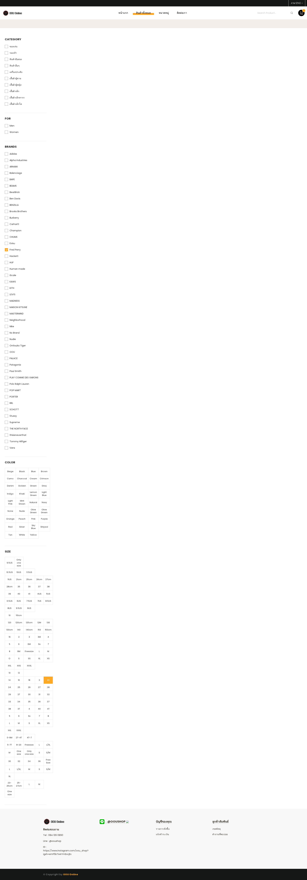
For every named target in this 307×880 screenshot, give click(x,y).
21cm (18, 579)
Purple (44, 518)
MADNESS (15, 300)
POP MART (15, 390)
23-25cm (9, 784)
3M (39, 636)
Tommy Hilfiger (18, 441)
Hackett (14, 256)
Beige (10, 471)
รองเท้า (13, 52)
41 (29, 593)
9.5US (9, 562)
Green (33, 485)
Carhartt (14, 224)
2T (19, 694)
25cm (29, 579)
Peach (22, 518)
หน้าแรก (123, 13)
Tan (10, 534)
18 (29, 680)
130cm (9, 629)
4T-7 (29, 737)
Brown (44, 471)
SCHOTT (14, 409)
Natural (33, 502)
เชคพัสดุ (216, 828)
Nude (22, 511)
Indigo (10, 493)
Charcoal (22, 478)
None (10, 511)
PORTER (14, 396)
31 (39, 694)
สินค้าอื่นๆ (15, 65)
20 (48, 680)
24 (9, 687)
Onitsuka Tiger (18, 345)
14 (9, 680)
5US (48, 593)
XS (48, 658)
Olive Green (33, 511)
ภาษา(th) (296, 3)
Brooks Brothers (18, 211)
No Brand (15, 332)
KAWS (13, 281)
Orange (10, 518)
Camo (10, 478)
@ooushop (55, 841)
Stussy (13, 415)
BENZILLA (14, 205)
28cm (9, 586)
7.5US (29, 600)
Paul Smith (15, 371)
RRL (11, 403)
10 (10, 615)
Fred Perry (15, 249)
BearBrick (15, 192)
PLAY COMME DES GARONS (24, 377)
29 (9, 694)
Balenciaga (16, 173)
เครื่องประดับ (16, 72)
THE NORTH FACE (19, 428)
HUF (12, 262)
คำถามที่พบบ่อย (220, 834)
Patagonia (15, 364)
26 (29, 687)
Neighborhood (17, 320)
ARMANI (14, 166)
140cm (29, 629)
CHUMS (13, 237)
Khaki (22, 493)
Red (10, 526)
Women (14, 132)
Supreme (15, 422)
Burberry (14, 217)
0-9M (9, 737)
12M (39, 622)
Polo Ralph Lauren (19, 384)
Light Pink (10, 502)
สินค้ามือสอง (16, 59)
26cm (39, 579)
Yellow (33, 534)
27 (39, 687)
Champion (15, 230)
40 (18, 593)
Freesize (29, 651)
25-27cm (19, 784)
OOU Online (70, 874)
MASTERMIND (17, 313)
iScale (13, 275)
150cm (48, 629)
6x (39, 644)
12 (19, 672)
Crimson (44, 478)
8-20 (18, 744)
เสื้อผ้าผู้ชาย (15, 78)
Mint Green (22, 502)
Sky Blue (33, 527)
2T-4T (19, 737)
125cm (29, 622)
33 (9, 701)
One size (19, 753)
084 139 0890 (55, 835)
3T (19, 708)
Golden (22, 485)
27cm (48, 579)
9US (29, 608)
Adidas (13, 153)
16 (10, 636)
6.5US (9, 600)
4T (48, 708)
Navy (44, 502)
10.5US (9, 572)
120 (9, 622)
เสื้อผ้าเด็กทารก (17, 97)
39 (9, 593)
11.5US (29, 572)
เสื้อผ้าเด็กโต (16, 104)
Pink (33, 518)
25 (19, 687)
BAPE (12, 179)
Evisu (12, 243)
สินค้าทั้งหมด (143, 13)
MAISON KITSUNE (18, 307)
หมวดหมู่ (164, 13)
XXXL (29, 665)
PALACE (14, 358)
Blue (33, 471)
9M (18, 651)
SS (29, 658)
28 (48, 687)
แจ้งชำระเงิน (162, 834)
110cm (19, 615)
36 (29, 586)
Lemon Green (33, 494)
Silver (22, 526)
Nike (12, 326)
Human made (17, 268)
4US (39, 593)
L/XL (48, 744)
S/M (48, 752)
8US (10, 608)
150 (39, 629)
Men (12, 125)
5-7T (9, 744)
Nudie (13, 339)
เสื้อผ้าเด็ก (14, 91)
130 (48, 622)
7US (39, 600)
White (22, 534)
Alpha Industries (18, 160)
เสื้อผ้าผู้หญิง (15, 84)
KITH (12, 288)
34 (18, 701)
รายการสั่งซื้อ (162, 828)
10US (18, 572)
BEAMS (13, 185)
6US (19, 600)
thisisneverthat (18, 435)
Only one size (18, 562)
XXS (19, 665)
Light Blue (44, 494)
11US (10, 579)
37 (39, 586)
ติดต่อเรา (182, 13)
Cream (33, 478)
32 (48, 694)
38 (48, 586)
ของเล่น (13, 46)
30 (29, 694)
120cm (19, 622)
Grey (44, 485)
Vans (12, 447)
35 (19, 586)
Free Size (48, 761)
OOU (12, 352)
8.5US (48, 600)
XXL (9, 665)
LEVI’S (12, 294)
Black (22, 471)
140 (18, 629)
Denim (10, 485)
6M (29, 644)
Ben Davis (15, 198)
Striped (44, 526)
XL (39, 658)
